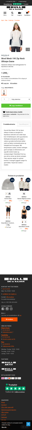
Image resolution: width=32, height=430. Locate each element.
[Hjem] (16, 8)
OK (28, 424)
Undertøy (11, 20)
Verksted (4, 417)
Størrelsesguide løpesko (8, 410)
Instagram (11, 308)
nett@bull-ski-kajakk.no (9, 294)
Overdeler (17, 20)
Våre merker (5, 412)
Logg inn (6, 83)
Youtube (7, 308)
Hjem (2, 20)
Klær (6, 20)
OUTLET (3, 415)
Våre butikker (10, 297)
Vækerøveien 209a (8, 346)
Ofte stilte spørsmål (7, 407)
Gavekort (4, 405)
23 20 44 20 (6, 330)
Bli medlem (13, 83)
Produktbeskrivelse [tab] (9, 124)
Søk (12, 15)
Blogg (3, 402)
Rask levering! (23, 1)
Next (28, 32)
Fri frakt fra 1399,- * (11, 1)
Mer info (4, 427)
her (20, 315)
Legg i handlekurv (17, 105)
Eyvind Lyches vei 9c (9, 339)
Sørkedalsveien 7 (8, 332)
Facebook (3, 308)
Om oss (3, 420)
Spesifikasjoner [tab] (24, 124)
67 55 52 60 (6, 337)
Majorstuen (5, 328)
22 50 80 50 (6, 344)
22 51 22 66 (6, 289)
